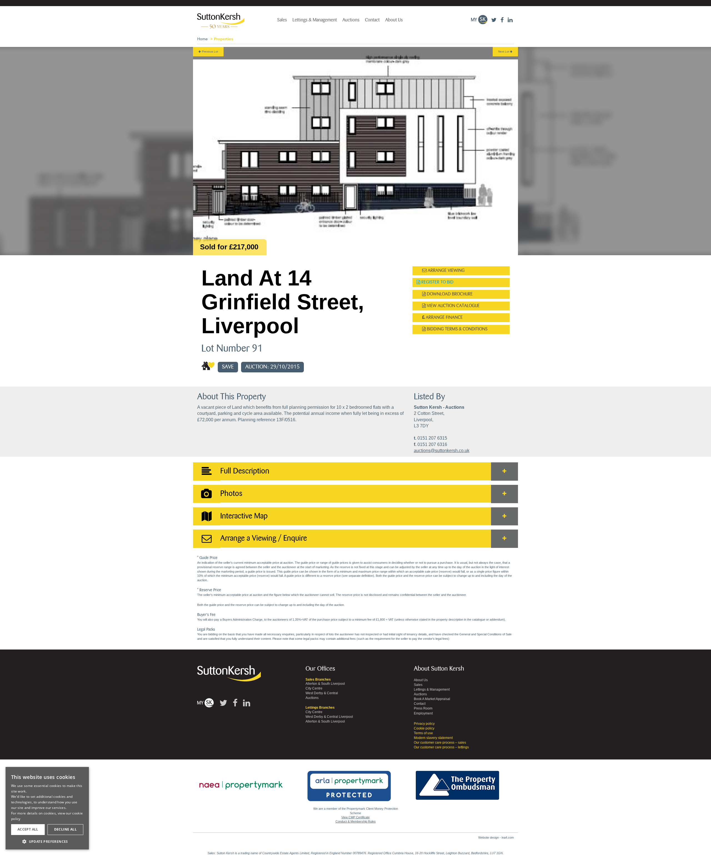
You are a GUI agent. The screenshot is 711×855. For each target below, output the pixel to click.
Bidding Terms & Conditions (456, 329)
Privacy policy (424, 724)
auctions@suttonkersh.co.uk (441, 450)
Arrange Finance (444, 317)
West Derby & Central (322, 693)
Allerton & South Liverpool (325, 684)
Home (202, 39)
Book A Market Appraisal (432, 699)
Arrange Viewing (446, 271)
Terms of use (423, 733)
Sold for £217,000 (229, 247)
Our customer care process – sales (440, 742)
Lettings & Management (314, 20)
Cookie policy (424, 728)
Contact (372, 20)
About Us (394, 20)
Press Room (423, 708)
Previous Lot (209, 51)
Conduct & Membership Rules (356, 821)
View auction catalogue (453, 306)
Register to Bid (437, 282)
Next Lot (504, 51)
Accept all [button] (27, 829)
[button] (47, 841)
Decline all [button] (65, 829)
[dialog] (47, 808)
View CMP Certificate (355, 817)
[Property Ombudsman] (457, 782)
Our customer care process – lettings (441, 747)
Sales (282, 20)
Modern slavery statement (433, 738)
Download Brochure (449, 294)
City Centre (314, 688)
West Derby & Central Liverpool (329, 717)
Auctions (350, 20)
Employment (423, 713)
